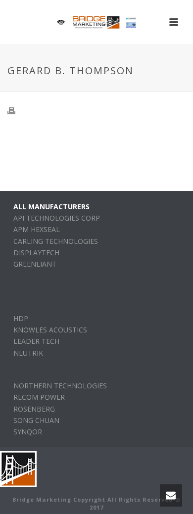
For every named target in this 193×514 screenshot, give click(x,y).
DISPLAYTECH (36, 252)
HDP (20, 318)
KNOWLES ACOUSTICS (50, 329)
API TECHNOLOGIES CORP (56, 218)
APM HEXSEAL (36, 229)
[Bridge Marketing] (96, 22)
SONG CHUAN (36, 420)
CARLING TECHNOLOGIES (55, 241)
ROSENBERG (34, 409)
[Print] (16, 110)
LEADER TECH (36, 341)
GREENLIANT (34, 264)
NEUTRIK (28, 353)
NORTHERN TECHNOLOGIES (60, 385)
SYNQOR (27, 431)
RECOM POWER (39, 397)
